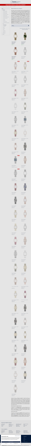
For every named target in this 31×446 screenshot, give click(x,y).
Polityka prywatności (17, 435)
